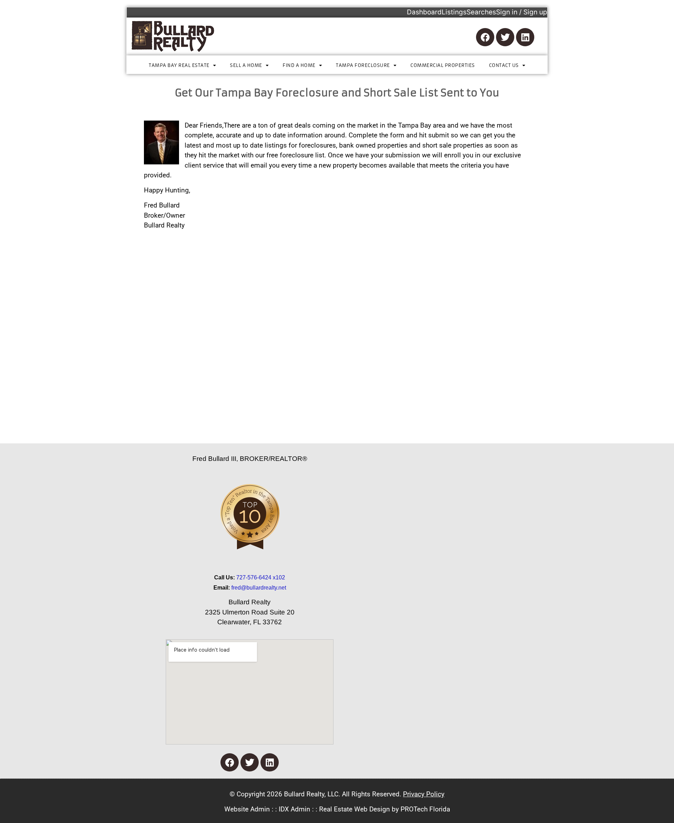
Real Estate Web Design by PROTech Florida (384, 809)
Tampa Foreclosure (363, 65)
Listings (454, 12)
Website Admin (247, 809)
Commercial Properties (442, 65)
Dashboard (424, 12)
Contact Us (504, 65)
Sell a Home (246, 65)
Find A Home (299, 65)
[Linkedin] (525, 37)
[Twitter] (505, 37)
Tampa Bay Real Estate (179, 65)
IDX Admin (294, 809)
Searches (481, 12)
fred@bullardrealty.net (258, 588)
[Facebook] (485, 37)
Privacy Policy (423, 794)
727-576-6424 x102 (260, 577)
